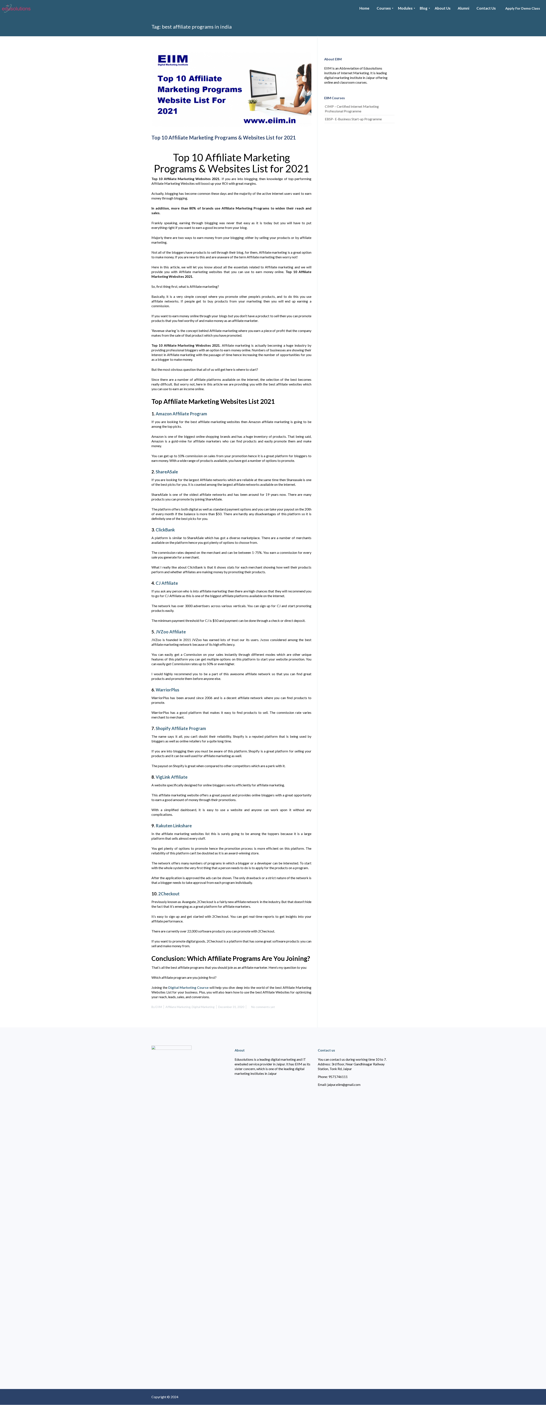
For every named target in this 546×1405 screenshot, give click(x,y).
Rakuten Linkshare (174, 825)
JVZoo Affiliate (171, 631)
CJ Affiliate (167, 583)
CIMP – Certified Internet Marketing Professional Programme (352, 108)
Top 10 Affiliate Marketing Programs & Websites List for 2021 (223, 137)
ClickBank (165, 529)
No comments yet (263, 1007)
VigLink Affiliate (171, 777)
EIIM (158, 1007)
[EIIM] (17, 8)
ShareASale (167, 471)
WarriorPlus (167, 689)
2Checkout (169, 893)
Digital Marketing (203, 1007)
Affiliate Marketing (178, 1007)
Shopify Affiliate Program (181, 728)
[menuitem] (364, 8)
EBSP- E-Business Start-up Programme (353, 119)
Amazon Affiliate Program (181, 413)
